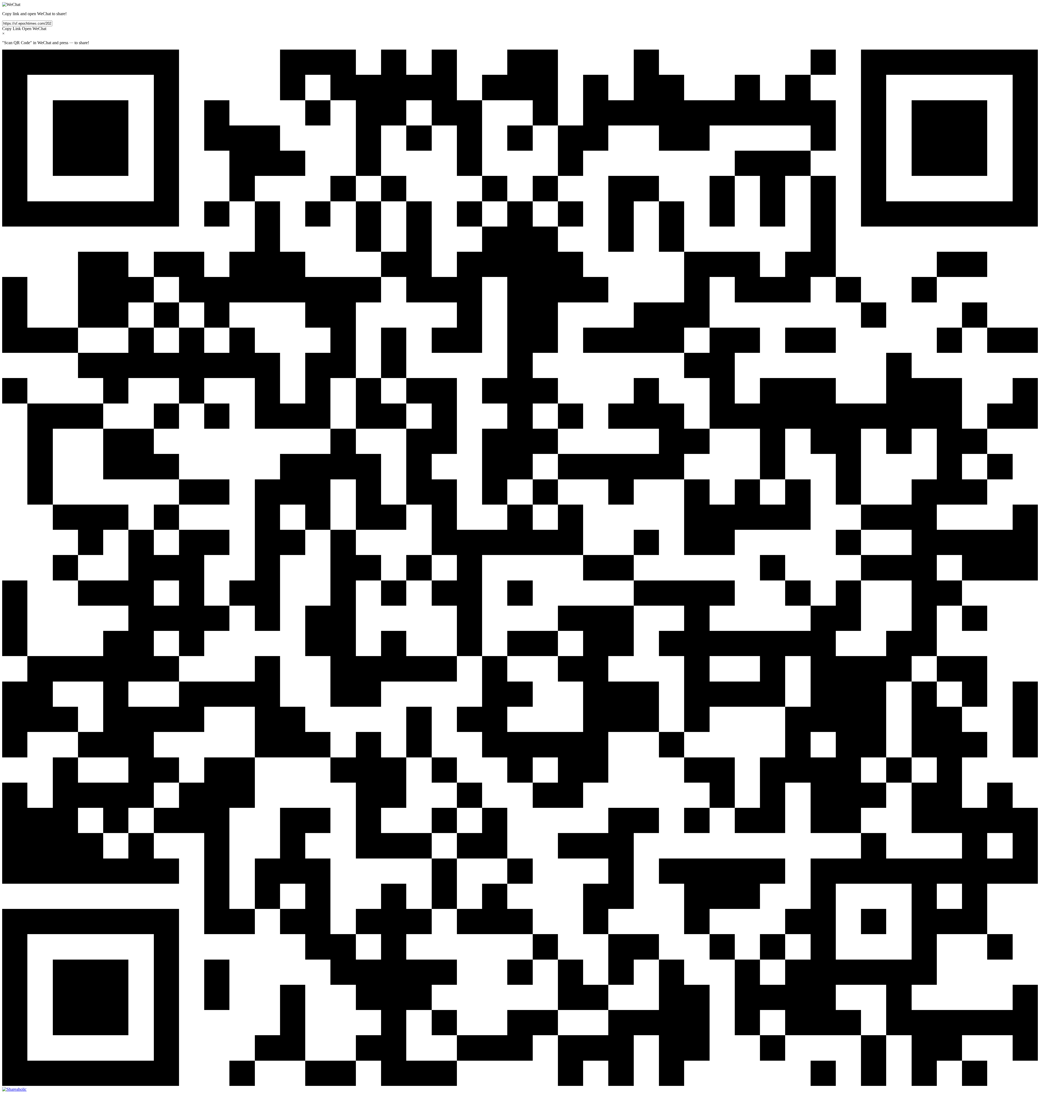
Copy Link (11, 28)
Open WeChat (34, 28)
